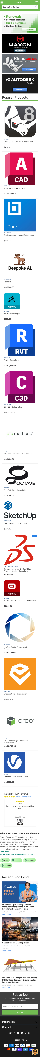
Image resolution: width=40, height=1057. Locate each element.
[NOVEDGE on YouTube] (18, 1033)
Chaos (6, 774)
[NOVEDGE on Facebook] (14, 1033)
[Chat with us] (35, 1052)
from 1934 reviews (23, 797)
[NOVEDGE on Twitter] (10, 1033)
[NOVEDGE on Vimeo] (21, 1033)
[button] (8, 814)
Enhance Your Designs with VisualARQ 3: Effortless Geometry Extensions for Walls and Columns (19, 980)
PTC (5, 451)
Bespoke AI (7, 279)
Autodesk (7, 186)
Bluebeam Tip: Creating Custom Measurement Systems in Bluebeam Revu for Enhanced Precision (18, 907)
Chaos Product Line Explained (15, 943)
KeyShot (7, 645)
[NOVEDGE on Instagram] (29, 1033)
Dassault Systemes (11, 566)
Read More (6, 914)
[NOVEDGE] (18, 2)
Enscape (7, 691)
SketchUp (7, 521)
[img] (9, 797)
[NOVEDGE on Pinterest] (25, 1033)
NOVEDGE (22, 1040)
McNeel (6, 139)
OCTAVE (6, 488)
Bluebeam (7, 233)
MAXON (6, 311)
